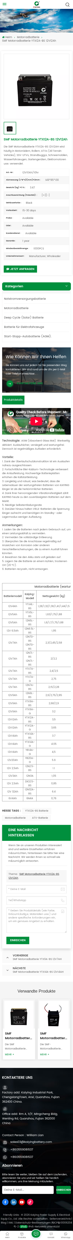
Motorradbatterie (28, 37)
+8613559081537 (21, 1149)
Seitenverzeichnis (60, 1219)
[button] (71, 1028)
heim (8, 37)
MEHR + (9, 1055)
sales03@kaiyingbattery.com (31, 1142)
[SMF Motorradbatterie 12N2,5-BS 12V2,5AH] (19, 1015)
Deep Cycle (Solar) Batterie (24, 317)
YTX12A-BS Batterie (36, 811)
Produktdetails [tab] (13, 400)
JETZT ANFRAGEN (22, 269)
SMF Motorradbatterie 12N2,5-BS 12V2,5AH (19, 1036)
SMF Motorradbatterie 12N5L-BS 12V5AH (54, 1036)
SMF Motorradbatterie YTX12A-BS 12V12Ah (34, 876)
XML (10, 1223)
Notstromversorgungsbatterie (25, 299)
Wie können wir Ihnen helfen (36, 357)
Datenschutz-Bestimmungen (33, 1223)
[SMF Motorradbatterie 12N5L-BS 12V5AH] (54, 1015)
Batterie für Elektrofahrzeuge (24, 327)
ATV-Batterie (40, 818)
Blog (4, 1223)
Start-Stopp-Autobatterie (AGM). (28, 336)
